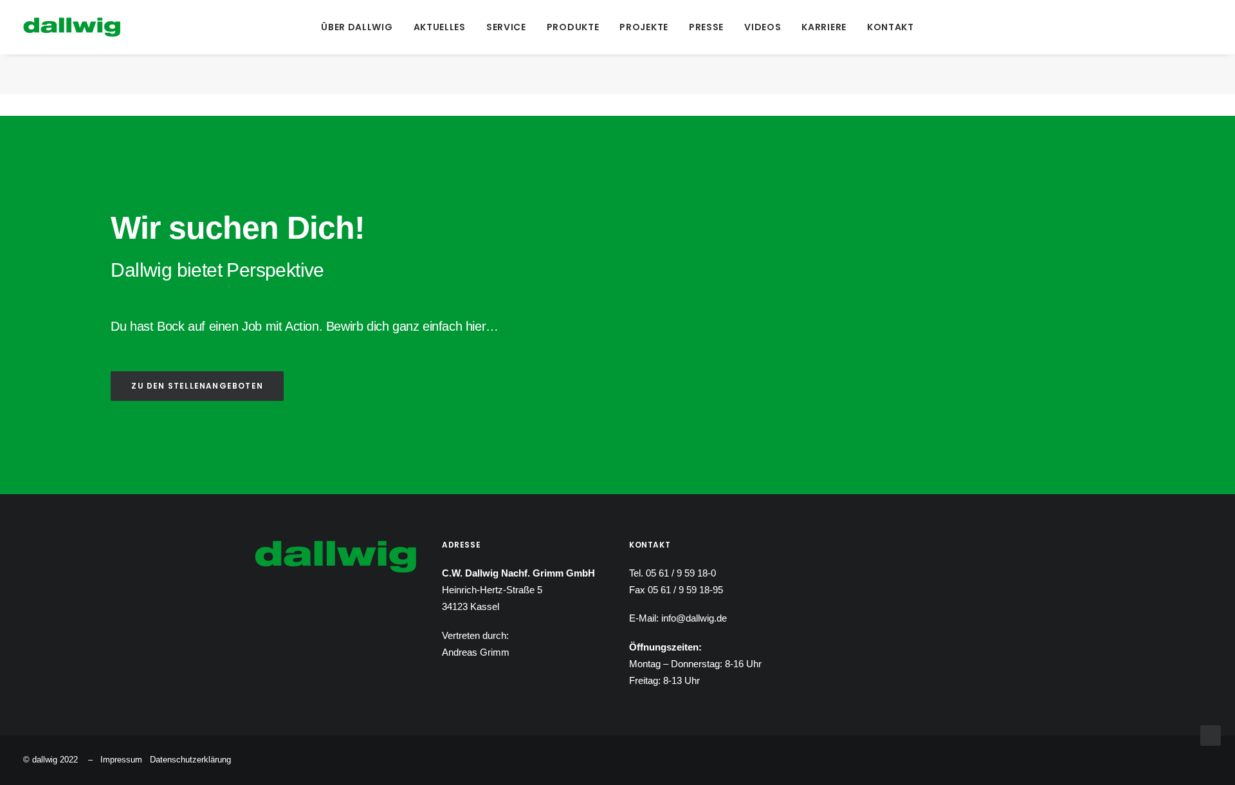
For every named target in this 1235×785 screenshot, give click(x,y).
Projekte (643, 27)
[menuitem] (356, 27)
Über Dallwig (356, 27)
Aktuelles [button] (440, 27)
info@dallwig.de (694, 618)
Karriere (823, 27)
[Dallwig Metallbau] (71, 27)
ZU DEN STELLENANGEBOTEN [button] (197, 385)
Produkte (573, 27)
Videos (762, 27)
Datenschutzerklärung (190, 759)
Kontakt (890, 27)
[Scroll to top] (1210, 734)
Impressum (121, 759)
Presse (706, 27)
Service (506, 27)
